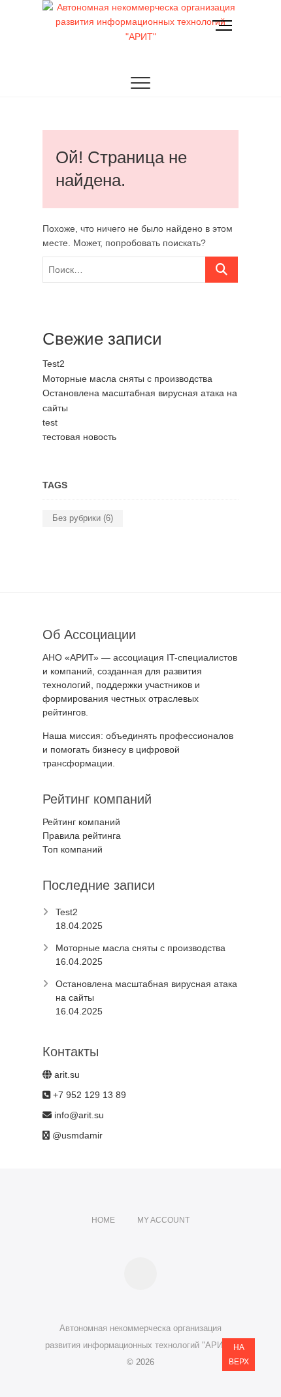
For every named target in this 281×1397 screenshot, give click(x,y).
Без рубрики (82, 518)
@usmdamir (76, 1135)
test (50, 422)
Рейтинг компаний (81, 822)
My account (163, 1220)
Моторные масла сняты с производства (127, 378)
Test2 (53, 363)
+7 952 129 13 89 (88, 1095)
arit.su (66, 1074)
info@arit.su (78, 1115)
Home (103, 1220)
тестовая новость (79, 437)
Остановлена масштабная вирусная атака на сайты (146, 991)
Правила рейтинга (81, 835)
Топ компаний (72, 849)
